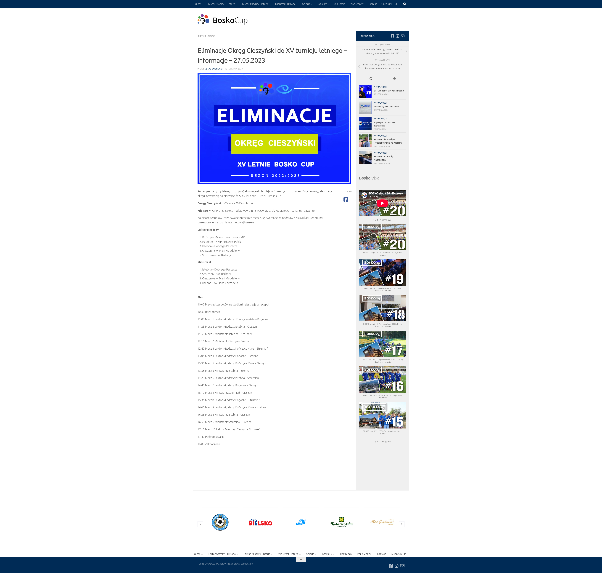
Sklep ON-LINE (389, 4)
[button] (385, 220)
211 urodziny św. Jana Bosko (389, 90)
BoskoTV (322, 4)
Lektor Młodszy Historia (255, 4)
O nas (198, 4)
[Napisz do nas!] (402, 36)
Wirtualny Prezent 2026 (386, 106)
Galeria (306, 4)
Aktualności (207, 36)
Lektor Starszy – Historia (221, 4)
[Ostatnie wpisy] (371, 78)
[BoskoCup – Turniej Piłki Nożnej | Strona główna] (223, 19)
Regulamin (339, 4)
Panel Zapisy (356, 4)
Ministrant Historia (285, 4)
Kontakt (372, 4)
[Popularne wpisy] (394, 78)
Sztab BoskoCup (214, 68)
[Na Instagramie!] (397, 36)
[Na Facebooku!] (392, 36)
